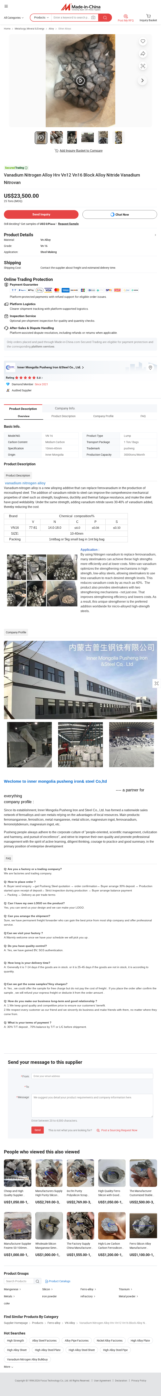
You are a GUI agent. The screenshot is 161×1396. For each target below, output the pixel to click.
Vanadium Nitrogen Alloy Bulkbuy (27, 1359)
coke (7, 1303)
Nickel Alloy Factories (110, 1340)
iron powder (49, 1296)
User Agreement (102, 1380)
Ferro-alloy (86, 1289)
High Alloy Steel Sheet (82, 1350)
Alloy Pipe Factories (77, 1340)
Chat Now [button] (122, 214)
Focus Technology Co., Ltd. (54, 1380)
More (7, 1366)
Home (7, 28)
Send (38, 1130)
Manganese (11, 1289)
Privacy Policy (138, 1380)
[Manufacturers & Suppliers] (80, 7)
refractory (86, 1296)
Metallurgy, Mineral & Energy (29, 28)
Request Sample (68, 223)
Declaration (121, 1380)
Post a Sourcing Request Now (117, 1130)
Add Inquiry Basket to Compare (81, 150)
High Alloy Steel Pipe (115, 1350)
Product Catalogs (59, 1281)
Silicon (46, 1289)
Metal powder (127, 1296)
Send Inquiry (41, 214)
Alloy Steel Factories (44, 1340)
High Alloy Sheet (17, 1350)
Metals (8, 1296)
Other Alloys (64, 28)
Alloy (51, 28)
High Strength (15, 1340)
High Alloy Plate (140, 1340)
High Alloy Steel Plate (47, 1350)
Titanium (124, 1289)
